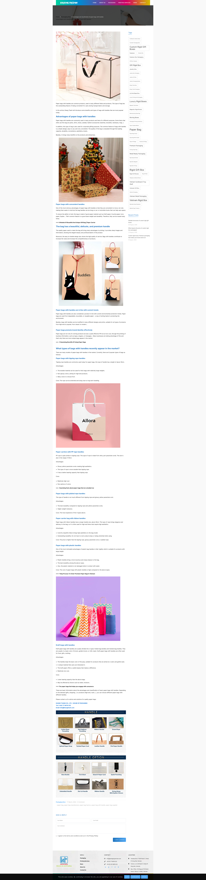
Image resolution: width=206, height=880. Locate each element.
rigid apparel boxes (134, 157)
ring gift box (144, 173)
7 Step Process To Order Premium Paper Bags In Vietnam (77, 574)
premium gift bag (143, 141)
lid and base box (135, 93)
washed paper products (134, 208)
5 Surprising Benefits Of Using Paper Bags (72, 342)
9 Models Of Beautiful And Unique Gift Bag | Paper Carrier (77, 222)
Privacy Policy (93, 836)
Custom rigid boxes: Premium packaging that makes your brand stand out (139, 236)
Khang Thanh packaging (135, 89)
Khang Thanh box (133, 85)
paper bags (91, 362)
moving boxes (134, 117)
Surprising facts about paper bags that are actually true (76, 488)
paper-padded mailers (134, 125)
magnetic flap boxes (134, 105)
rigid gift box (137, 169)
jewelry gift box (133, 77)
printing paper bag (133, 149)
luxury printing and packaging (136, 97)
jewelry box (133, 69)
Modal (144, 877)
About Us (82, 867)
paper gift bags (133, 141)
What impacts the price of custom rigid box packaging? (138, 229)
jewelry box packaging (134, 73)
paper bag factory (85, 805)
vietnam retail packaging (138, 196)
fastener (132, 53)
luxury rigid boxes (138, 101)
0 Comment (81, 802)
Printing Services (84, 861)
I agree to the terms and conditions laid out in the (78, 836)
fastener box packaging (136, 57)
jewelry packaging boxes (135, 81)
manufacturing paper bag (135, 113)
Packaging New (66, 17)
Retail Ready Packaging (137, 154)
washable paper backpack (135, 204)
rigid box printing (133, 165)
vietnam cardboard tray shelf (138, 183)
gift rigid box (135, 65)
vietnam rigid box (138, 200)
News (81, 864)
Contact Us (83, 870)
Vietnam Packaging (134, 192)
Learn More (135, 877)
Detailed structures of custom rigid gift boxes (138, 221)
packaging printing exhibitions (136, 121)
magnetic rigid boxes (136, 109)
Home (58, 17)
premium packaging (136, 145)
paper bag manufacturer (71, 805)
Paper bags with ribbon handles (65, 522)
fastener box (140, 53)
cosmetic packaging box (135, 42)
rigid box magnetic (134, 161)
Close (127, 877)
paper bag (60, 805)
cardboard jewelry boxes (135, 38)
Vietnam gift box (134, 188)
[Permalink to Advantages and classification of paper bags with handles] (88, 66)
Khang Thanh (68, 110)
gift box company (133, 61)
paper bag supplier (111, 805)
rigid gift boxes (134, 174)
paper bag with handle (98, 805)
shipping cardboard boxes (135, 177)
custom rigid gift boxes (138, 48)
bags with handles (66, 322)
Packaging (83, 858)
